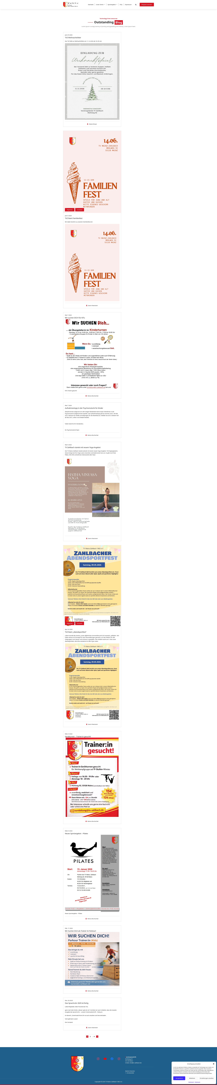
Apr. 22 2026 (68, 629)
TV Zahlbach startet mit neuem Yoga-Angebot (82, 447)
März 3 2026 (68, 831)
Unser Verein (99, 4)
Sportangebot (112, 4)
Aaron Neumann (93, 305)
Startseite (90, 4)
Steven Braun (93, 124)
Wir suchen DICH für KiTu (75, 318)
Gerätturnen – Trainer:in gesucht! (78, 736)
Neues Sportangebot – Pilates (76, 833)
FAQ (121, 4)
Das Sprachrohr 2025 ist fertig (76, 1003)
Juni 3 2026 (68, 215)
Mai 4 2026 (68, 445)
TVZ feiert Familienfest (73, 218)
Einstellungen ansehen (207, 1078)
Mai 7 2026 (68, 315)
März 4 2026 (68, 734)
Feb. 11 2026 (69, 928)
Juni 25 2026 (68, 35)
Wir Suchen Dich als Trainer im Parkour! (80, 931)
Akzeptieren (179, 1078)
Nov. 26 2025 (69, 1000)
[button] (213, 1064)
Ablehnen (192, 1078)
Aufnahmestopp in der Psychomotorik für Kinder (84, 408)
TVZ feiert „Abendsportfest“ (75, 632)
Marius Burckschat (92, 396)
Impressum (191, 1082)
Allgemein (70, 210)
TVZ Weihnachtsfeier (73, 37)
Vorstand (79, 210)
